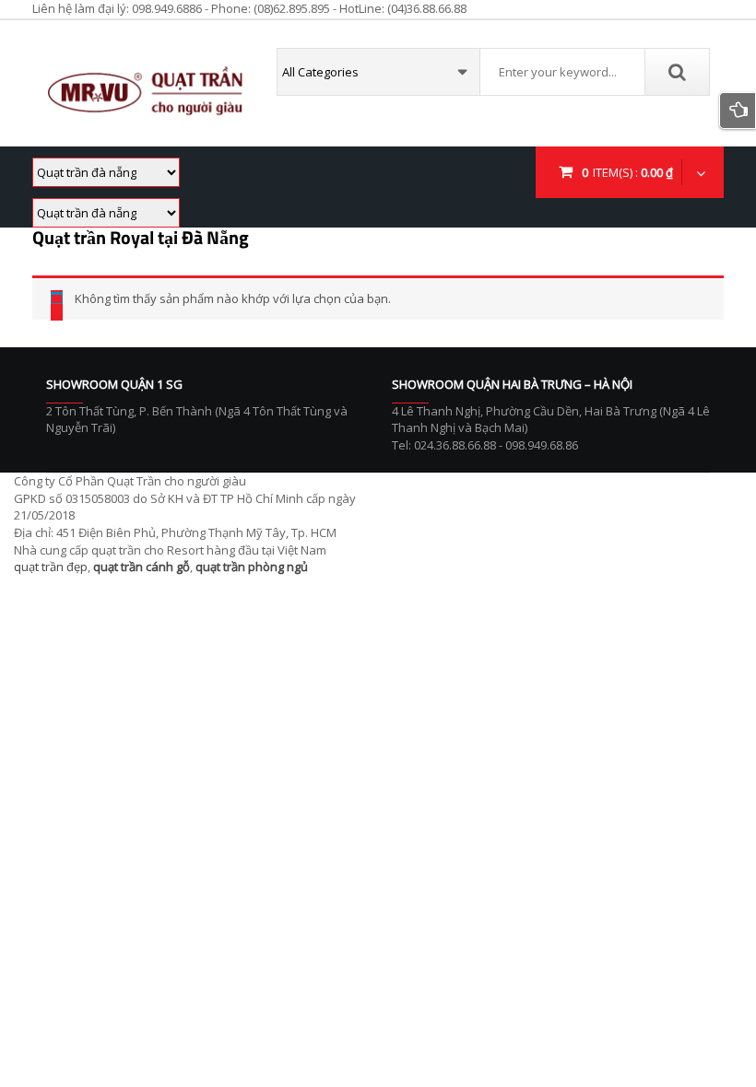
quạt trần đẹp (51, 566)
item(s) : (627, 172)
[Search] (676, 72)
